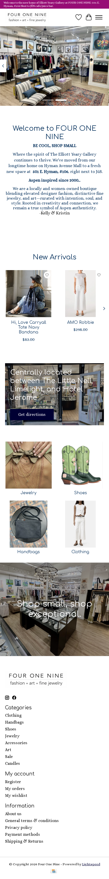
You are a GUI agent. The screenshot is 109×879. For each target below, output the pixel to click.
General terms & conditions (32, 820)
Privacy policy (18, 827)
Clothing (80, 552)
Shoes (80, 493)
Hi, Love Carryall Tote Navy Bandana (28, 327)
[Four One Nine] (27, 17)
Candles (12, 763)
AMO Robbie (80, 322)
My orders (15, 788)
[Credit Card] (53, 871)
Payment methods (22, 834)
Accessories (16, 742)
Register (13, 781)
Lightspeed (91, 864)
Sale (9, 756)
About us (13, 813)
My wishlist (16, 795)
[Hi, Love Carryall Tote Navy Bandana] (28, 293)
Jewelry (29, 493)
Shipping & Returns (24, 841)
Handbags (28, 552)
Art (8, 749)
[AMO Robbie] (80, 293)
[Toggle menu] (99, 17)
